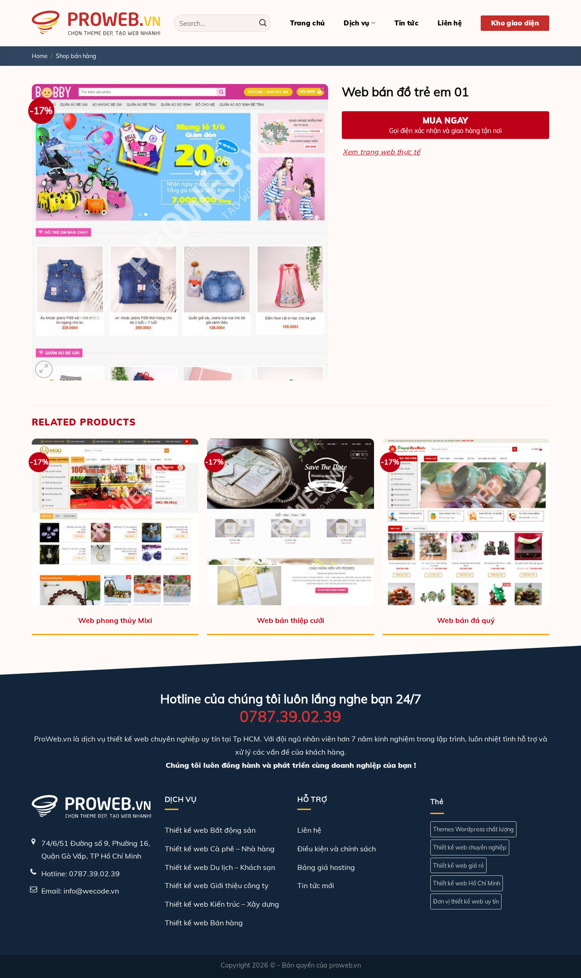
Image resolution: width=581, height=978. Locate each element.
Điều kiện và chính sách (336, 848)
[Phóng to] (44, 369)
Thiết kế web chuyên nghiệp (470, 847)
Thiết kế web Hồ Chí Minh (466, 883)
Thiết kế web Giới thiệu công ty (217, 885)
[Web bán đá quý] (466, 522)
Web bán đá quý (466, 620)
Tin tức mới (315, 885)
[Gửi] (263, 23)
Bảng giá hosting (326, 867)
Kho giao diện (515, 23)
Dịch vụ (356, 23)
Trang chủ (307, 23)
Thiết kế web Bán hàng (204, 922)
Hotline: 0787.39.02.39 (80, 873)
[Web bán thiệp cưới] (290, 522)
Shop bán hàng (76, 55)
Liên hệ (450, 23)
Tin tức (406, 23)
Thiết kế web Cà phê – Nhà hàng (220, 848)
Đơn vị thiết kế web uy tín (466, 901)
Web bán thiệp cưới (290, 620)
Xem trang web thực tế (381, 151)
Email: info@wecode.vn (80, 890)
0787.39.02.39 (290, 716)
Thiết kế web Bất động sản (210, 830)
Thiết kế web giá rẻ (458, 865)
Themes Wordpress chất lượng (473, 829)
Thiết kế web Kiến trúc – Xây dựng (222, 904)
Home (40, 55)
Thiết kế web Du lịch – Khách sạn (220, 867)
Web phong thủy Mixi (115, 620)
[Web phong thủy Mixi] (115, 522)
